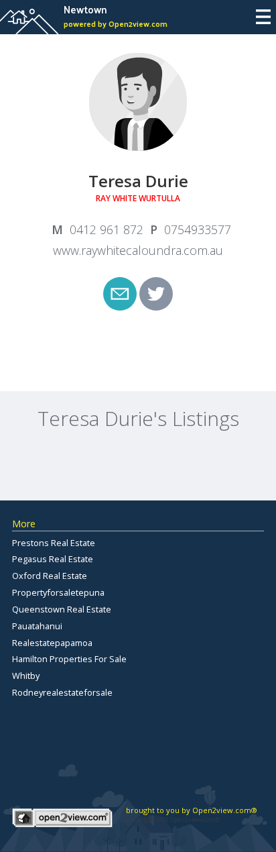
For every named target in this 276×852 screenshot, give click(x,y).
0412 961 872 (106, 229)
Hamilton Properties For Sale (69, 659)
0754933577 (197, 229)
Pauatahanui (37, 626)
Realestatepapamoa (52, 643)
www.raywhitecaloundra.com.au (138, 250)
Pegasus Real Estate (52, 559)
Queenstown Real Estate (61, 609)
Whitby (26, 676)
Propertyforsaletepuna (58, 592)
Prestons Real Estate (53, 543)
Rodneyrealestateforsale (62, 692)
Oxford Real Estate (49, 576)
